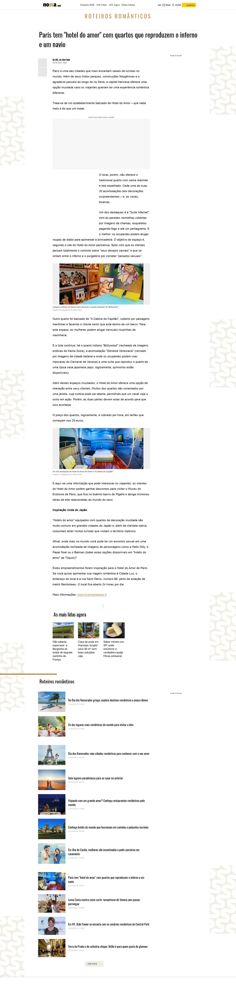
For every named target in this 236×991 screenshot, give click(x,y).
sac (159, 5)
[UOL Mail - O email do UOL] (166, 5)
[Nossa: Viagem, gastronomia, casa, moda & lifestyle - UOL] (50, 5)
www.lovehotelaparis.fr (92, 594)
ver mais (92, 964)
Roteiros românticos (118, 17)
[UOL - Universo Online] (59, 6)
